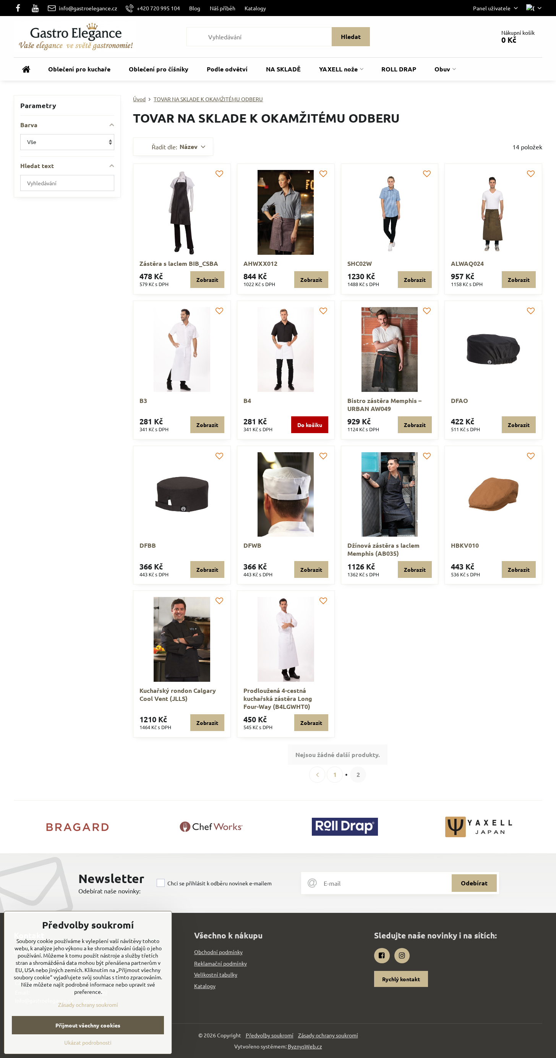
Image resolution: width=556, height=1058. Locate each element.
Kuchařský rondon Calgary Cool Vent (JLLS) (177, 694)
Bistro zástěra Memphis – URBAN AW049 (384, 404)
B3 (143, 400)
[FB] (20, 8)
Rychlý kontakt (401, 978)
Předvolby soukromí (269, 1035)
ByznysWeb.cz (305, 1046)
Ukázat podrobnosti (88, 1042)
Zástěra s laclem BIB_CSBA (178, 263)
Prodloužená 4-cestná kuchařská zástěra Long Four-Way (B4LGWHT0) (277, 698)
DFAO (459, 400)
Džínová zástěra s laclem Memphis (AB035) (383, 549)
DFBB (147, 545)
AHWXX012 (260, 263)
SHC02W (359, 263)
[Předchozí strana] (317, 775)
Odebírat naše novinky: (109, 891)
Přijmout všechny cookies (87, 1025)
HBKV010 (465, 545)
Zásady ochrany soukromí (328, 1035)
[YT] (35, 8)
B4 (247, 400)
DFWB (252, 545)
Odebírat (474, 883)
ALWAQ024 (467, 263)
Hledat (351, 36)
